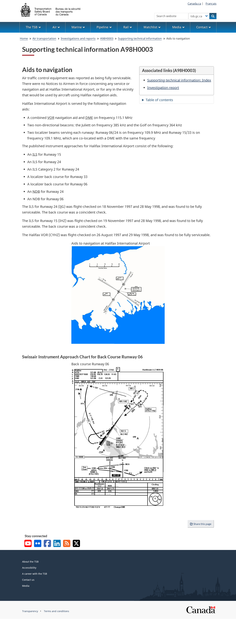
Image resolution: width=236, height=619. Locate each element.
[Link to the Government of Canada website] (200, 609)
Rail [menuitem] (126, 27)
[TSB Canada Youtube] (28, 543)
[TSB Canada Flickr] (37, 543)
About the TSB (30, 561)
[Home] (51, 9)
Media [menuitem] (176, 27)
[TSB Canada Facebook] (47, 543)
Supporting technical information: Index (179, 80)
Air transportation (44, 38)
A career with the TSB (34, 573)
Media (25, 585)
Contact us (28, 579)
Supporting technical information (140, 38)
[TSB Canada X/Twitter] (76, 543)
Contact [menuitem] (202, 27)
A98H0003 (106, 38)
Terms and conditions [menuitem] (56, 611)
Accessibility (29, 567)
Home (24, 38)
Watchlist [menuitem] (150, 27)
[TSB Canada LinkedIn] (57, 543)
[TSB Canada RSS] (66, 543)
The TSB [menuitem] (31, 27)
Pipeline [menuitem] (102, 27)
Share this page (202, 523)
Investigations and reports (78, 38)
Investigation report (163, 87)
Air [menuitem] (55, 27)
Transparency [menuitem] (30, 611)
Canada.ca (194, 4)
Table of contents (159, 100)
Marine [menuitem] (77, 27)
